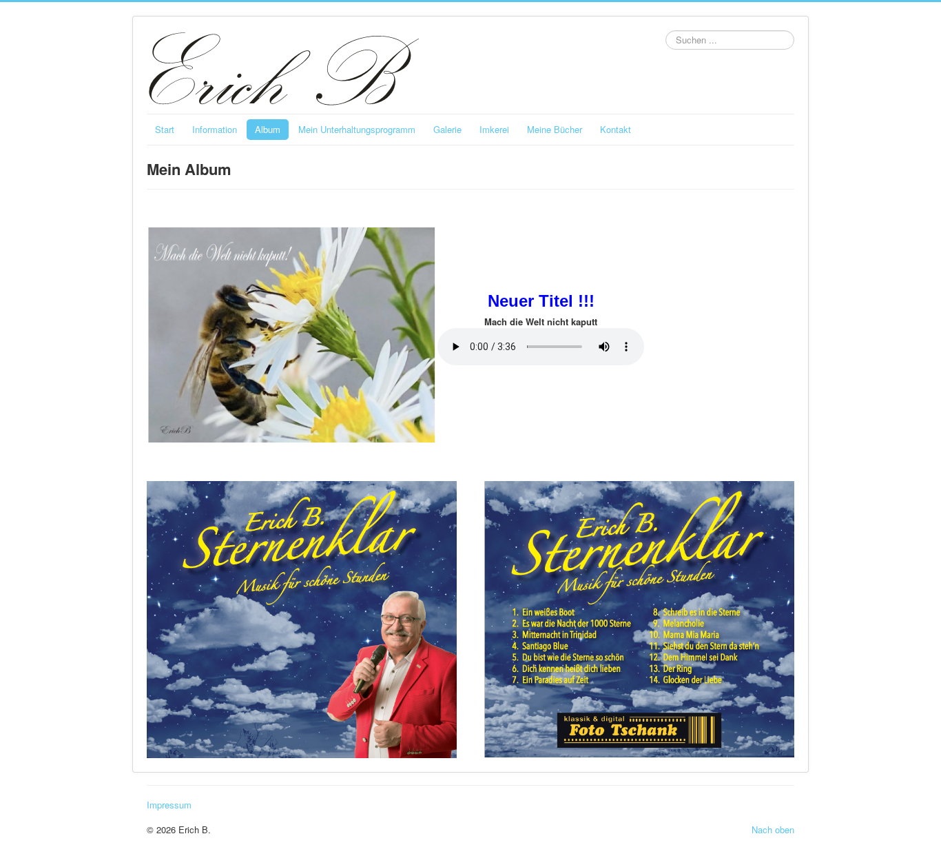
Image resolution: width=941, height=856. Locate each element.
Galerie (447, 129)
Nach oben (773, 829)
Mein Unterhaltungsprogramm (356, 129)
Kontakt (615, 129)
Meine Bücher (554, 129)
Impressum (169, 805)
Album (267, 129)
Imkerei (494, 129)
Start (164, 129)
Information (214, 129)
